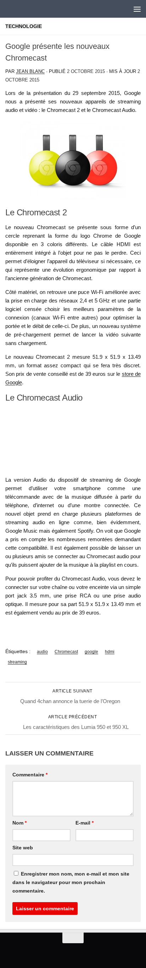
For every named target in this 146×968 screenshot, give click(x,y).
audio (42, 651)
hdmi (109, 651)
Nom (19, 823)
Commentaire (29, 774)
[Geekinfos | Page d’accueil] (20, 9)
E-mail (84, 823)
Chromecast (66, 651)
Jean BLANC (30, 71)
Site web (22, 847)
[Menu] (137, 9)
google (91, 651)
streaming (17, 662)
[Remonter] (73, 938)
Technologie (23, 26)
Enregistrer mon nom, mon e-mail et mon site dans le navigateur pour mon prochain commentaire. (70, 882)
